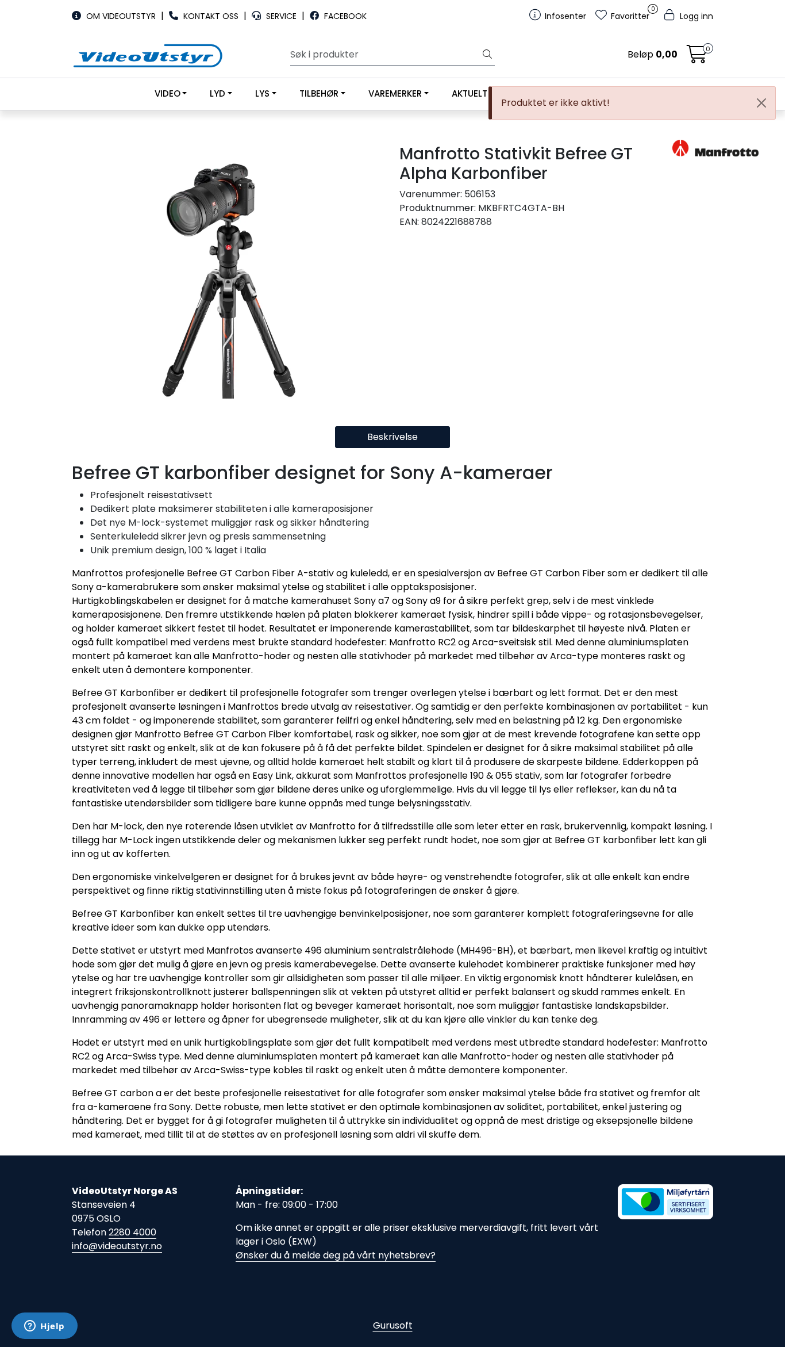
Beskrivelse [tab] (392, 436)
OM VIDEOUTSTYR (121, 16)
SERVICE (281, 16)
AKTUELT (469, 93)
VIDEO (167, 93)
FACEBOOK (344, 16)
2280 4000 (132, 1232)
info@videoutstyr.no (117, 1246)
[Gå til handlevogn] (697, 57)
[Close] (761, 103)
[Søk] (487, 54)
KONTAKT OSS (211, 16)
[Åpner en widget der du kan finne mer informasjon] (44, 1326)
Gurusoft (393, 1325)
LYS (262, 93)
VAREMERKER (395, 93)
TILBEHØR (318, 93)
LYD (217, 93)
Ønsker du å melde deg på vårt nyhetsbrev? (336, 1255)
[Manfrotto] (692, 148)
